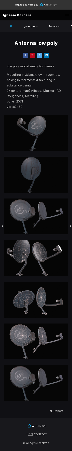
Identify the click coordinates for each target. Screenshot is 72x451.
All (11, 26)
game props (31, 26)
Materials (54, 26)
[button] (56, 411)
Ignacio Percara (17, 15)
